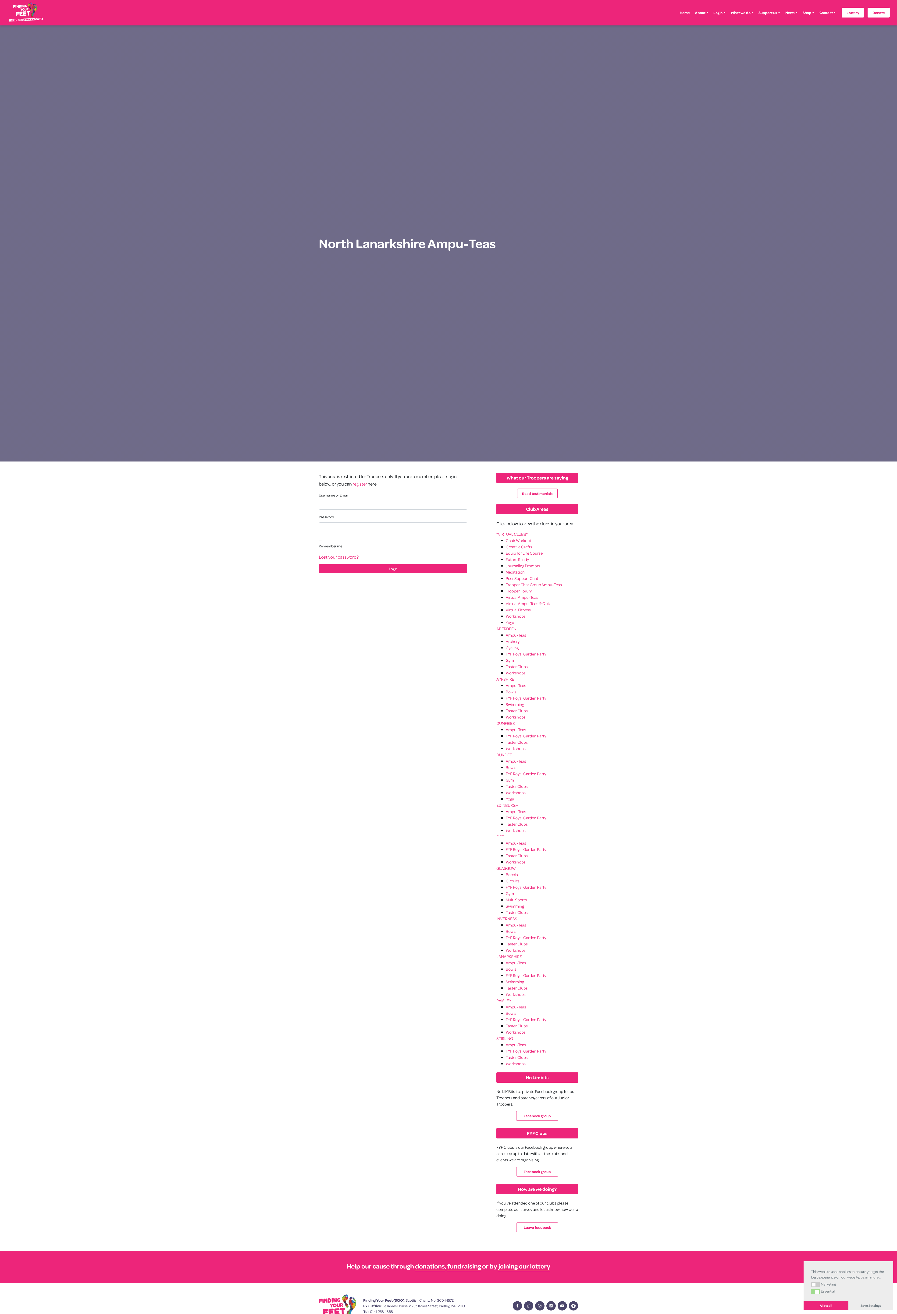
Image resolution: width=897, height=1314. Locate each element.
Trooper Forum (519, 591)
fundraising (464, 1266)
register (359, 484)
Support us (767, 12)
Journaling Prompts (523, 566)
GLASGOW (506, 868)
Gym (510, 660)
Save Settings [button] (871, 1305)
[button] (815, 1284)
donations (430, 1266)
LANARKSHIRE (509, 956)
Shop (807, 12)
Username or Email (333, 495)
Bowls (511, 692)
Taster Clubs (517, 666)
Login (718, 12)
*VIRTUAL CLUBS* (512, 534)
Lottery (853, 12)
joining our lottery (524, 1266)
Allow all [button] (826, 1305)
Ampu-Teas (516, 635)
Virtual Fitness (518, 610)
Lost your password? (339, 557)
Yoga (510, 622)
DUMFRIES (505, 723)
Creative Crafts (519, 547)
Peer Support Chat (522, 578)
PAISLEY (503, 1001)
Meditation (515, 572)
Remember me (330, 546)
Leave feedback (537, 1227)
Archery (513, 641)
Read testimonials (537, 493)
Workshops (516, 616)
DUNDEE (504, 755)
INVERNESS (506, 919)
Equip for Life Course (524, 553)
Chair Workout (518, 540)
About (700, 12)
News (790, 12)
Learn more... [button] (871, 1277)
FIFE (500, 837)
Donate (878, 12)
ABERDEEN (506, 629)
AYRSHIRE (505, 679)
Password (326, 516)
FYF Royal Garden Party (526, 654)
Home (685, 12)
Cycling (512, 648)
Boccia (512, 874)
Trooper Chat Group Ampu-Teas (534, 585)
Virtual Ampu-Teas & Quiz (528, 603)
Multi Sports (516, 900)
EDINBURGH (507, 805)
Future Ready (517, 559)
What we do (741, 12)
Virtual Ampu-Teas (522, 597)
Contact (826, 12)
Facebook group (537, 1115)
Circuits (513, 881)
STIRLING (504, 1038)
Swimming (515, 704)
